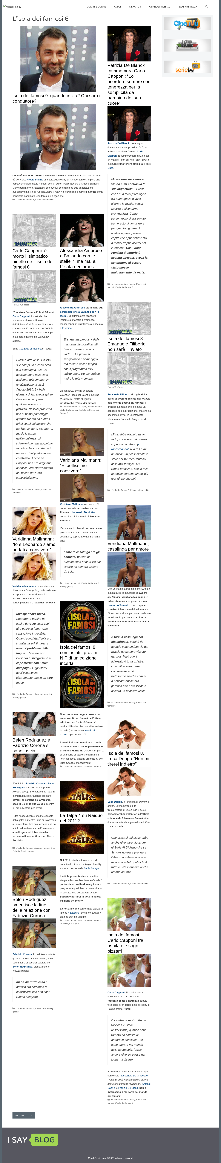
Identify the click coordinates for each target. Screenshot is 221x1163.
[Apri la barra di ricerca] (206, 7)
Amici (117, 6)
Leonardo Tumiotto (83, 512)
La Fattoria (40, 1008)
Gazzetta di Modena (30, 348)
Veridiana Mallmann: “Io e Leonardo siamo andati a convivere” (33, 544)
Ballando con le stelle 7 (77, 410)
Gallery (19, 489)
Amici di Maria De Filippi (74, 406)
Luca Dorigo (114, 801)
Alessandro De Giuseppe (134, 1075)
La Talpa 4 (74, 923)
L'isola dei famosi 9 (44, 199)
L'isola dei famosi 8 (139, 490)
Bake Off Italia (188, 6)
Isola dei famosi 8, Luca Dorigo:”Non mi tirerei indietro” (128, 758)
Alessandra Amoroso (72, 307)
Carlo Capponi (21, 316)
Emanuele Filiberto (118, 394)
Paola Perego (91, 868)
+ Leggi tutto (23, 1115)
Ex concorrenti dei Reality (123, 284)
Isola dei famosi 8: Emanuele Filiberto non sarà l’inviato (126, 344)
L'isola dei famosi (32, 489)
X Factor (135, 6)
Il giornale (73, 912)
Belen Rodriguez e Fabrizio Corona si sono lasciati (31, 745)
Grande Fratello (159, 6)
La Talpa (64, 923)
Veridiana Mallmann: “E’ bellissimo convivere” (80, 465)
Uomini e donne (96, 6)
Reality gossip (66, 586)
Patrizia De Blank (128, 1088)
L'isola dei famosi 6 (25, 199)
